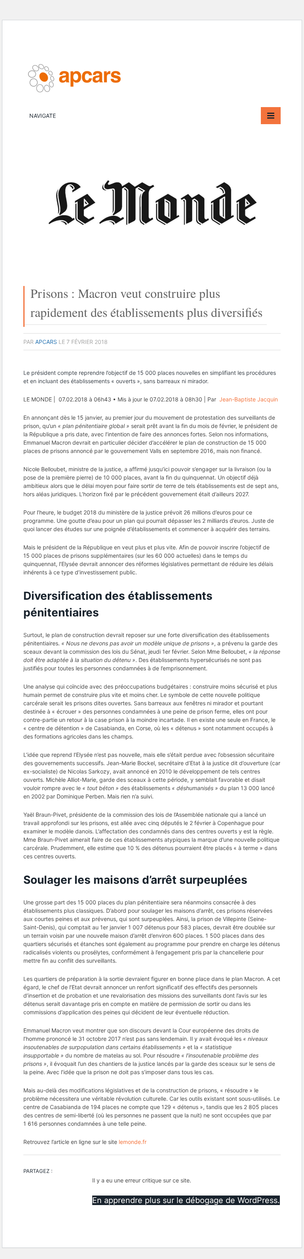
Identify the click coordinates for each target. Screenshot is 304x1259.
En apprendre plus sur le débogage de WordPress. (186, 1200)
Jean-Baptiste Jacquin (248, 399)
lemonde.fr (132, 1141)
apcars (46, 341)
